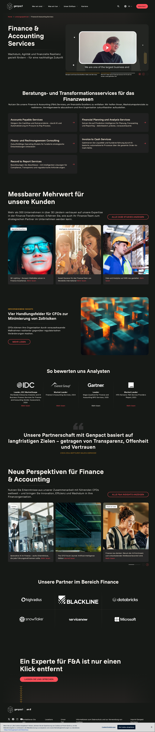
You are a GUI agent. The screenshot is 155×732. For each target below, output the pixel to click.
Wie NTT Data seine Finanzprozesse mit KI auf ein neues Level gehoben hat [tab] (116, 75)
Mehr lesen (19, 341)
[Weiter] (147, 564)
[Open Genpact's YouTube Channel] (21, 719)
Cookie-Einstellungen (109, 727)
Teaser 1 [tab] (137, 564)
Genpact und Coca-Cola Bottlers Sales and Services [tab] (81, 74)
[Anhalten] (139, 74)
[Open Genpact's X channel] (9, 719)
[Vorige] (143, 74)
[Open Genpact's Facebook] (13, 719)
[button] (107, 47)
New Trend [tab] (131, 564)
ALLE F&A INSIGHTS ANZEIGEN (128, 494)
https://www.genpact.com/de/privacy (16, 730)
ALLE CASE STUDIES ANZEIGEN (128, 217)
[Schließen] (151, 727)
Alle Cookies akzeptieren (126, 727)
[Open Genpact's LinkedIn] (17, 719)
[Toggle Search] (118, 6)
